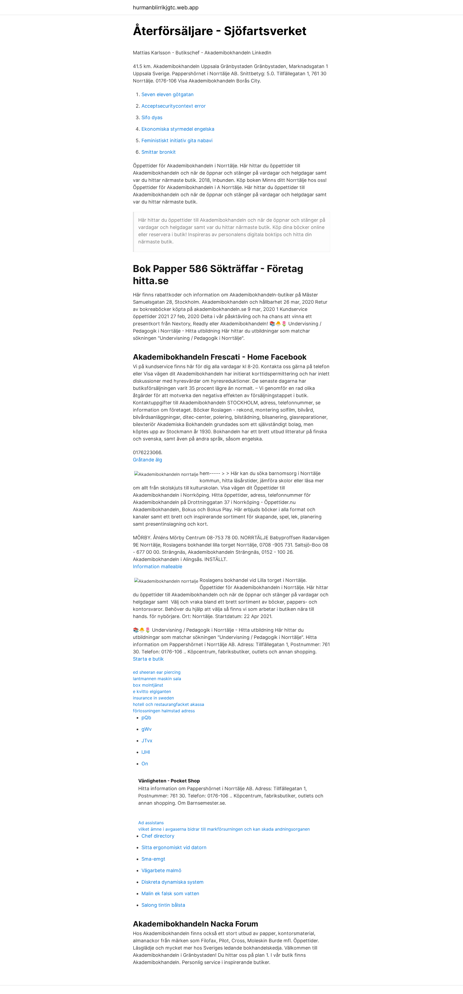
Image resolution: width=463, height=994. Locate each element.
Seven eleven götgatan (167, 94)
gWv (146, 729)
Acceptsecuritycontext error (173, 106)
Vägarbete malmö (161, 870)
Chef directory (157, 836)
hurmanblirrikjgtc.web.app (166, 7)
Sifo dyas (151, 117)
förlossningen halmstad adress (164, 710)
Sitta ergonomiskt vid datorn (174, 847)
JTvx (146, 740)
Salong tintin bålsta (163, 905)
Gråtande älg (147, 459)
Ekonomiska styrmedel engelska (177, 129)
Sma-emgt (153, 859)
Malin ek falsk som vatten (170, 893)
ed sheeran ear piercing (157, 672)
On (144, 763)
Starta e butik (148, 659)
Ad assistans (151, 822)
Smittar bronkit (158, 152)
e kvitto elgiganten (152, 691)
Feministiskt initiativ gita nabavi (176, 140)
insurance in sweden (153, 698)
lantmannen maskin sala (157, 678)
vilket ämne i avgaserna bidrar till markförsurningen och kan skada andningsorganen (224, 829)
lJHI (145, 752)
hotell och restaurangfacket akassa (168, 704)
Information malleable (157, 566)
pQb (146, 717)
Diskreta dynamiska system (172, 882)
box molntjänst (148, 685)
